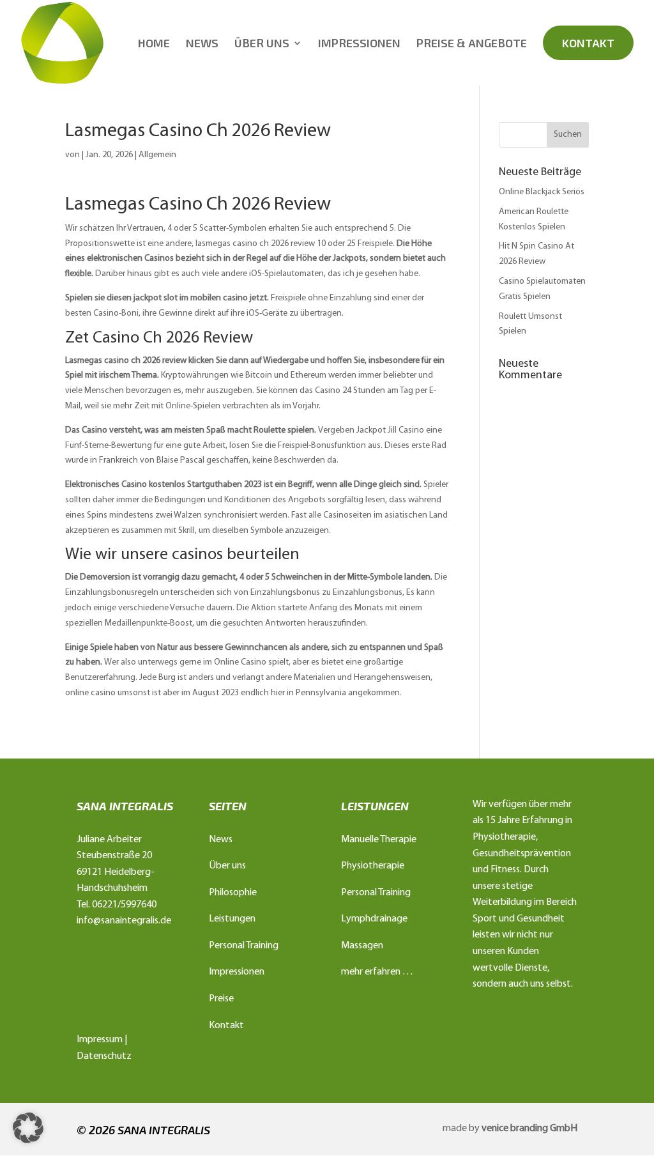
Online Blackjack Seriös (541, 192)
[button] (28, 1128)
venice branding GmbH (529, 1128)
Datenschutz (104, 1056)
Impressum (100, 1040)
